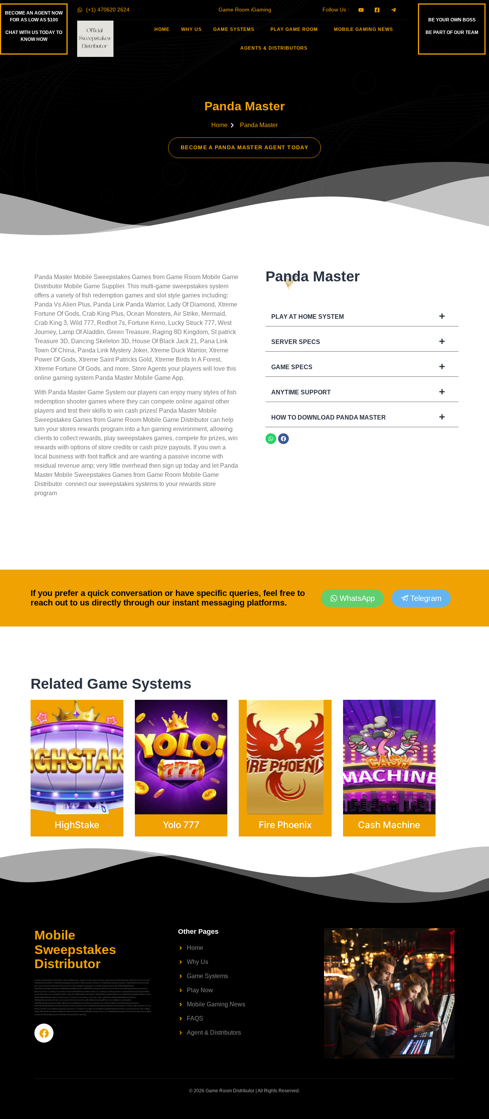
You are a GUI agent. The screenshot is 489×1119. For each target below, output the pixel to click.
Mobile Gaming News (363, 29)
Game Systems (233, 29)
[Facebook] (283, 438)
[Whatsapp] (271, 438)
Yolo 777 (181, 824)
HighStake (77, 824)
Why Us (191, 29)
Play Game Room (294, 29)
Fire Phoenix (285, 824)
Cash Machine (389, 824)
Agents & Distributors (274, 48)
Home (162, 29)
